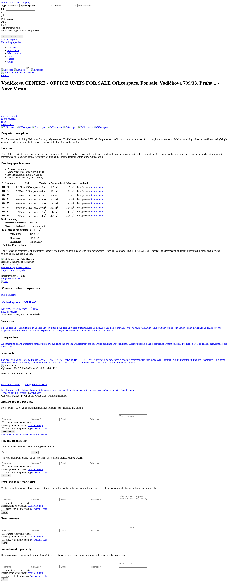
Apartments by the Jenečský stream (111, 359)
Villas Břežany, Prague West (29, 359)
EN (7, 75)
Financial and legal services (207, 327)
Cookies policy (128, 390)
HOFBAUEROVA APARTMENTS (79, 362)
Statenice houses (127, 362)
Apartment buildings (171, 343)
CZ (3, 75)
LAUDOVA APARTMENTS (45, 362)
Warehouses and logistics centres (145, 343)
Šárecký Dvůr (8, 359)
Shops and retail (120, 343)
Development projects (84, 343)
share (3, 121)
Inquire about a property (13, 270)
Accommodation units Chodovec (145, 359)
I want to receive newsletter (17, 422)
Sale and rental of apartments (15, 327)
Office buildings (104, 343)
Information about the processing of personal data (46, 390)
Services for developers (128, 327)
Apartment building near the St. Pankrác (181, 359)
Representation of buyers (53, 330)
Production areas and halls (195, 343)
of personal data (39, 428)
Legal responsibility (11, 390)
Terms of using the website (14, 393)
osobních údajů (35, 425)
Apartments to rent (28, 343)
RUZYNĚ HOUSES (108, 362)
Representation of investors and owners (20, 330)
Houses (42, 343)
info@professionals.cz (12, 278)
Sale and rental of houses (42, 327)
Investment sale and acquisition (178, 327)
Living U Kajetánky (20, 362)
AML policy (35, 393)
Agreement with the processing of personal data (95, 390)
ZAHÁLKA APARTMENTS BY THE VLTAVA (68, 359)
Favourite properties (11, 42)
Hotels (223, 343)
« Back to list (7, 124)
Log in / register (9, 39)
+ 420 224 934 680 (10, 384)
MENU (5, 2)
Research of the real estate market (99, 327)
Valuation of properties (151, 327)
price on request (9, 116)
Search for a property (19, 2)
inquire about (97, 187)
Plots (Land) (7, 346)
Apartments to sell (10, 343)
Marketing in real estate (102, 330)
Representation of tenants (78, 330)
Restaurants (214, 343)
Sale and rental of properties (69, 327)
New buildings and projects (59, 343)
